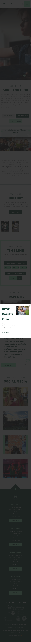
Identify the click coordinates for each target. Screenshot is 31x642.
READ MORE (5, 332)
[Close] (29, 305)
